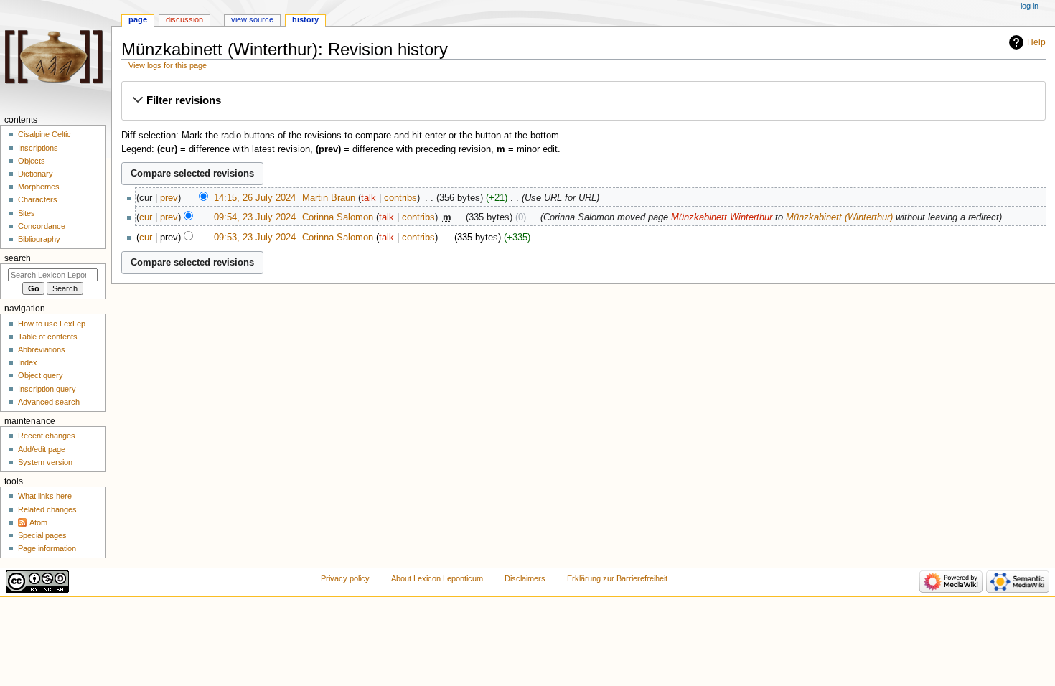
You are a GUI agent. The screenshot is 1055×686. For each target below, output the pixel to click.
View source (252, 19)
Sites (26, 213)
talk (368, 198)
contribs (400, 198)
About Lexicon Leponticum (437, 578)
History (305, 19)
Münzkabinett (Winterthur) (839, 217)
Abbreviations (41, 349)
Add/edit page (41, 449)
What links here (45, 496)
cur (145, 217)
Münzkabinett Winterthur (721, 217)
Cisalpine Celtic (44, 134)
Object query (40, 375)
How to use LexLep (51, 323)
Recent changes (46, 435)
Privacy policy (345, 578)
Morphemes (39, 186)
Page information (47, 548)
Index (27, 362)
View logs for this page (167, 65)
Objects (31, 160)
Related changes (47, 509)
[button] (583, 100)
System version (45, 462)
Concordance (41, 226)
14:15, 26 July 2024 (255, 198)
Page (137, 19)
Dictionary (35, 173)
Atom (38, 522)
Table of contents (48, 336)
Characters (37, 199)
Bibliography (39, 239)
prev (169, 198)
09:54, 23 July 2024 (255, 217)
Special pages (42, 535)
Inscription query (47, 389)
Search (17, 258)
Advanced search (49, 402)
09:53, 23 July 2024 (255, 237)
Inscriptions (38, 148)
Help (1036, 42)
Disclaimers (525, 578)
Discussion (184, 19)
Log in (1029, 5)
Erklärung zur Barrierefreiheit (617, 578)
